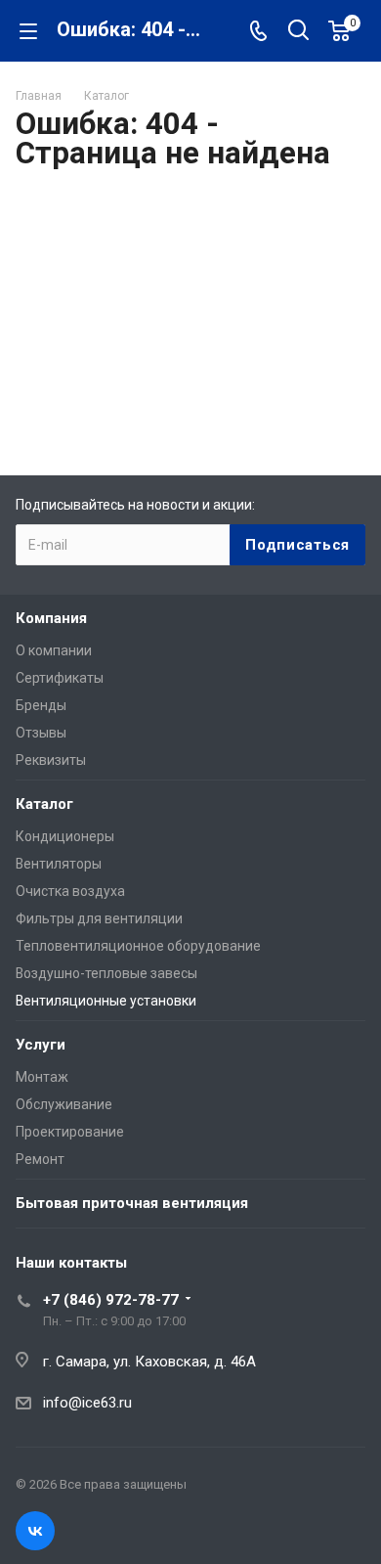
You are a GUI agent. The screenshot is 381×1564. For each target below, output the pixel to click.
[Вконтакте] (35, 1530)
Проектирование (70, 1131)
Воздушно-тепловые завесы (106, 973)
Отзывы (41, 732)
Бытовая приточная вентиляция (132, 1203)
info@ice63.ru (87, 1402)
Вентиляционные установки (106, 1000)
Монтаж (42, 1077)
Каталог (44, 804)
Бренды (41, 705)
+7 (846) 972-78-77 (111, 1300)
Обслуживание (64, 1104)
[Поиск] (298, 32)
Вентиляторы (59, 863)
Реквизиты (51, 760)
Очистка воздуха (70, 891)
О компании (54, 650)
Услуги (40, 1044)
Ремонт (40, 1159)
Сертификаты (60, 678)
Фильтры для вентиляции (99, 918)
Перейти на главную (185, 384)
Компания (51, 618)
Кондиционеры (65, 836)
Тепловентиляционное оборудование (138, 946)
